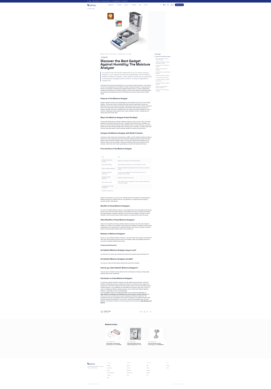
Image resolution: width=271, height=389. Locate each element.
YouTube (182, 383)
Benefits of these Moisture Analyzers (161, 69)
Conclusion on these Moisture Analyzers (162, 90)
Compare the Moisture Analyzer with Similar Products (163, 62)
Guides (126, 4)
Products (119, 4)
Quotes (108, 370)
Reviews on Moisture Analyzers (163, 75)
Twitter (174, 383)
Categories (110, 4)
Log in (172, 4)
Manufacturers (106, 1)
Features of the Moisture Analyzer (163, 56)
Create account (179, 4)
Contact (146, 4)
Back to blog (91, 8)
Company (134, 4)
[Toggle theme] (161, 4)
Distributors (97, 1)
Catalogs (148, 370)
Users (90, 1)
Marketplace (109, 367)
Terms (167, 367)
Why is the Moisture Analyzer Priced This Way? (162, 59)
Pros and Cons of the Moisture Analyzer (162, 66)
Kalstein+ (109, 365)
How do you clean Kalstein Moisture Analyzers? (161, 87)
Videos (148, 367)
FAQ (147, 375)
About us (128, 365)
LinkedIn (178, 383)
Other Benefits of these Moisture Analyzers (163, 72)
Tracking (125, 1)
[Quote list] (168, 5)
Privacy (167, 365)
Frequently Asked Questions (162, 77)
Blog (140, 4)
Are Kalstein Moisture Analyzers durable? (163, 83)
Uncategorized (104, 57)
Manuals (148, 372)
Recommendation (116, 1)
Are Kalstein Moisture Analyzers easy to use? (163, 80)
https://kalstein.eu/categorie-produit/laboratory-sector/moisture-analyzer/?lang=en (123, 294)
